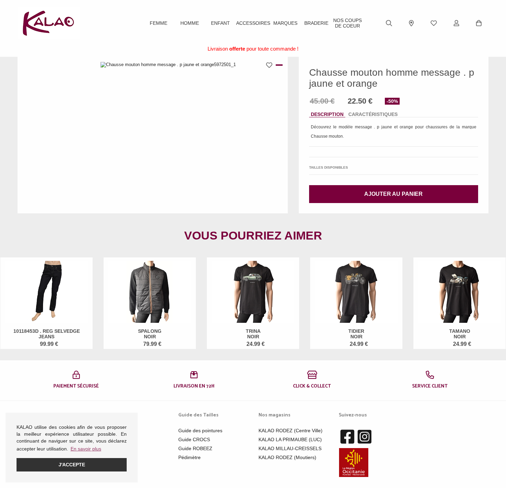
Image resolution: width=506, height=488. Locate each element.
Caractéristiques (373, 114)
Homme (189, 23)
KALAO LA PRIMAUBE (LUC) (290, 439)
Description (327, 114)
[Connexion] (456, 23)
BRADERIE (316, 23)
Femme (158, 23)
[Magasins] (411, 23)
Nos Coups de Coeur (347, 23)
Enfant (220, 23)
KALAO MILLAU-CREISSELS (290, 448)
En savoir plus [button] (86, 449)
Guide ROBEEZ (195, 448)
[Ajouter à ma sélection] (271, 65)
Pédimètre (189, 457)
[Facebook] (347, 437)
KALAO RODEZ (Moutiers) (287, 457)
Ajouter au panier (393, 194)
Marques (285, 23)
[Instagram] (364, 437)
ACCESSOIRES (253, 23)
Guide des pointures (200, 430)
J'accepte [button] (72, 464)
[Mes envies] (434, 23)
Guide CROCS (194, 439)
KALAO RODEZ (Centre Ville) (291, 430)
